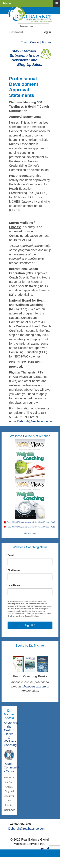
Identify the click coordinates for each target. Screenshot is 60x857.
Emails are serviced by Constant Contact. (23, 616)
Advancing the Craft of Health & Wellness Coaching (11, 734)
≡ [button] (56, 3)
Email (11, 555)
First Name (14, 570)
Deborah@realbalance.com (35, 421)
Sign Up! (30, 625)
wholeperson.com (34, 686)
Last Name (14, 585)
